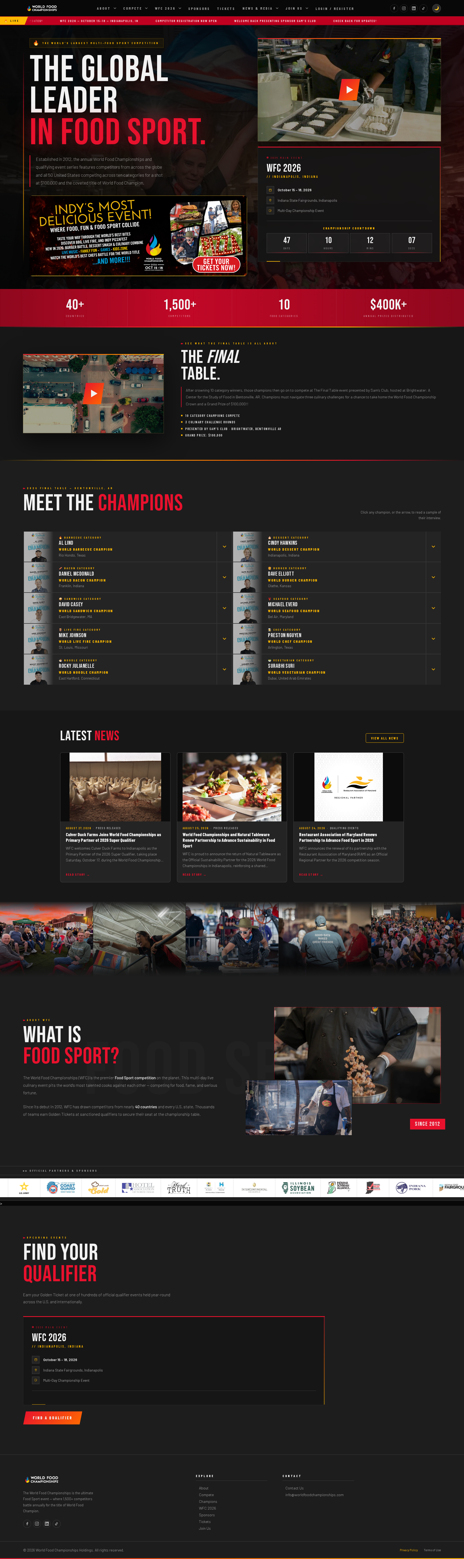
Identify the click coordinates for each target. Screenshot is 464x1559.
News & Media (257, 8)
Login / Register (335, 8)
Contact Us (294, 1488)
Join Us (294, 8)
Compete (132, 8)
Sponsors (199, 8)
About (104, 8)
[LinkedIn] (414, 8)
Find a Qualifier (53, 1418)
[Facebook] (394, 8)
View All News (384, 738)
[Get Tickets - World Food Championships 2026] (138, 236)
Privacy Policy (409, 1550)
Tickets (226, 8)
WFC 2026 (165, 8)
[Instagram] (404, 8)
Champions (208, 1501)
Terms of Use (432, 1550)
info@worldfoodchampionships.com (314, 1494)
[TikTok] (423, 8)
